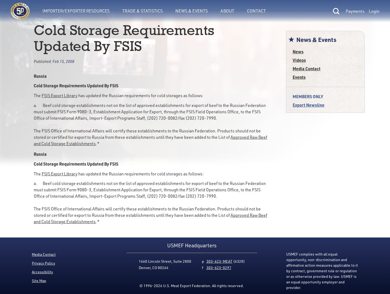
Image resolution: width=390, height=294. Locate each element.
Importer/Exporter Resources (76, 11)
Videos (299, 60)
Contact (256, 11)
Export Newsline (308, 105)
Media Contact (306, 68)
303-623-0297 (218, 267)
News (298, 51)
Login (374, 11)
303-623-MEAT (219, 261)
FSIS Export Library (59, 95)
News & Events (191, 11)
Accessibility (42, 272)
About (227, 11)
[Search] (336, 11)
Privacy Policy (43, 263)
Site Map (39, 280)
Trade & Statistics (142, 11)
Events (299, 77)
